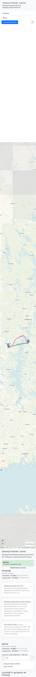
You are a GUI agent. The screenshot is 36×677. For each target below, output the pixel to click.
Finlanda (14, 3)
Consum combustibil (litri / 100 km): (15, 655)
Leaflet (18, 547)
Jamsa (23, 3)
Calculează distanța (10, 22)
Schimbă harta (29, 544)
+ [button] (2, 541)
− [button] (2, 543)
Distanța (6, 3)
